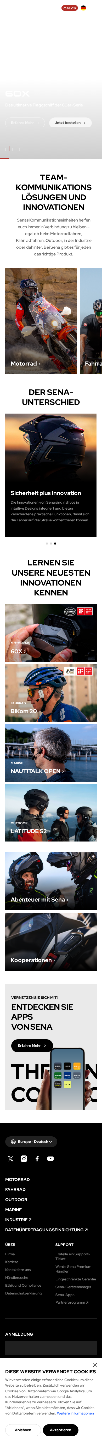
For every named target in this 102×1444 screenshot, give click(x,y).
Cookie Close (95, 1365)
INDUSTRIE (16, 1220)
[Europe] (83, 7)
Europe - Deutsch (33, 1141)
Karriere (11, 1262)
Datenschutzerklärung (23, 1293)
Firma (10, 1254)
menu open (94, 7)
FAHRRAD (15, 1189)
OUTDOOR (16, 1199)
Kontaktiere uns (18, 1270)
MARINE (13, 1210)
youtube (50, 1158)
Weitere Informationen (75, 1413)
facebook (37, 1158)
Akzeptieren (60, 1430)
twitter (10, 1158)
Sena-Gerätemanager (73, 1287)
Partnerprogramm (70, 1302)
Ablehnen (23, 1430)
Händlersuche (16, 1277)
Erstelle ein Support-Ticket (72, 1256)
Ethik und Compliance (23, 1285)
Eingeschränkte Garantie (75, 1279)
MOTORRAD (17, 1179)
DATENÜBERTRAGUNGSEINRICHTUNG (44, 1230)
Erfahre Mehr (41, 321)
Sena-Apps (65, 1295)
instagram (24, 1158)
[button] (47, 543)
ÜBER (10, 1245)
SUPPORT (64, 1245)
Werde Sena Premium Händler (73, 1269)
